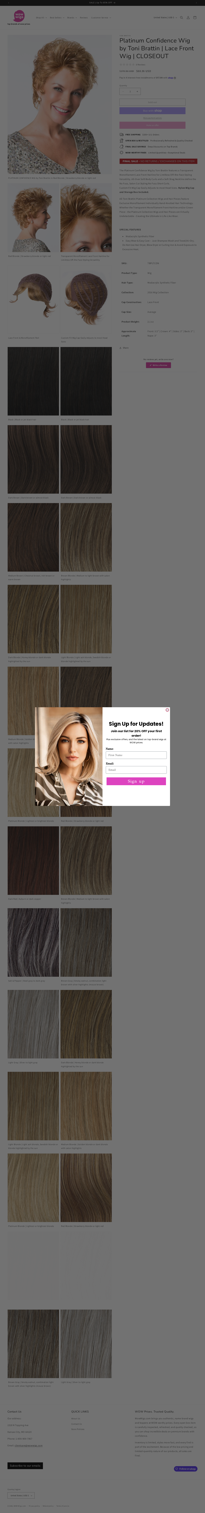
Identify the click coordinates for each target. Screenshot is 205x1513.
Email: (110, 763)
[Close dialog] (167, 709)
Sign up (136, 781)
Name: (110, 748)
